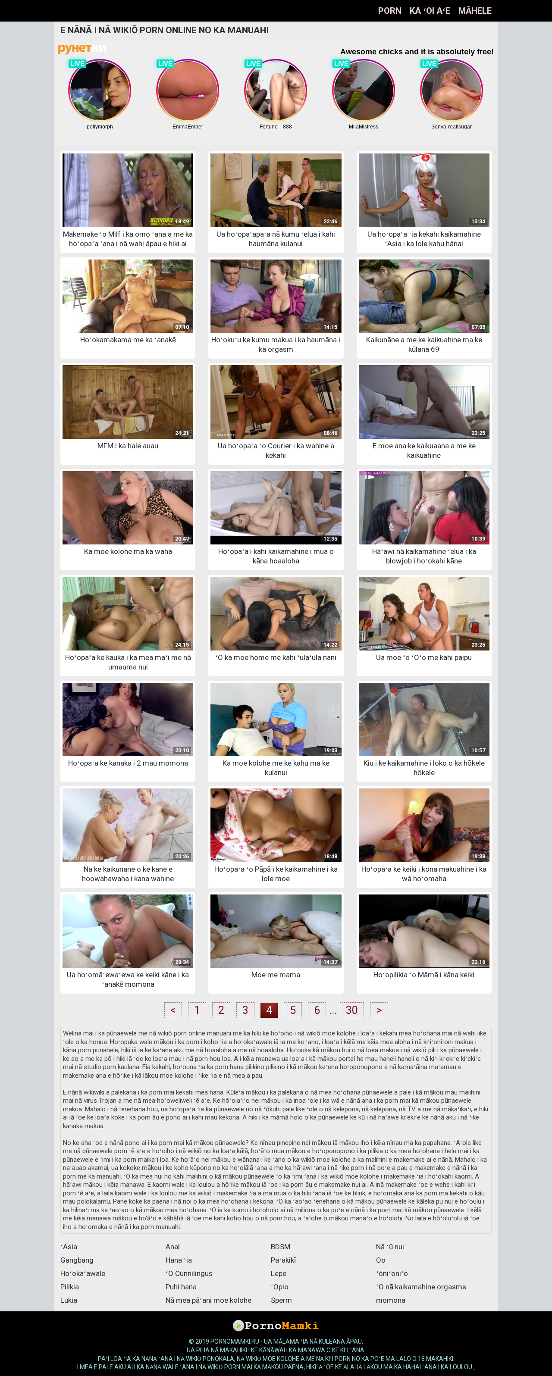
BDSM (280, 1246)
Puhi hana (181, 1286)
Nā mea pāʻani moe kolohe (208, 1300)
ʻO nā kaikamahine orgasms (421, 1286)
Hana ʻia (179, 1260)
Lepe (278, 1273)
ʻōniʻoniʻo (392, 1273)
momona (390, 1300)
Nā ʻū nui (390, 1246)
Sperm (281, 1300)
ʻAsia (68, 1246)
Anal (173, 1246)
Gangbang (77, 1260)
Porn (389, 10)
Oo (381, 1260)
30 (352, 1010)
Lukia (68, 1300)
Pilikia (69, 1286)
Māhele (475, 10)
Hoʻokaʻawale (82, 1273)
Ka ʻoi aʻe (430, 10)
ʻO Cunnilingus (189, 1273)
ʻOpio (280, 1286)
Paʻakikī (283, 1260)
